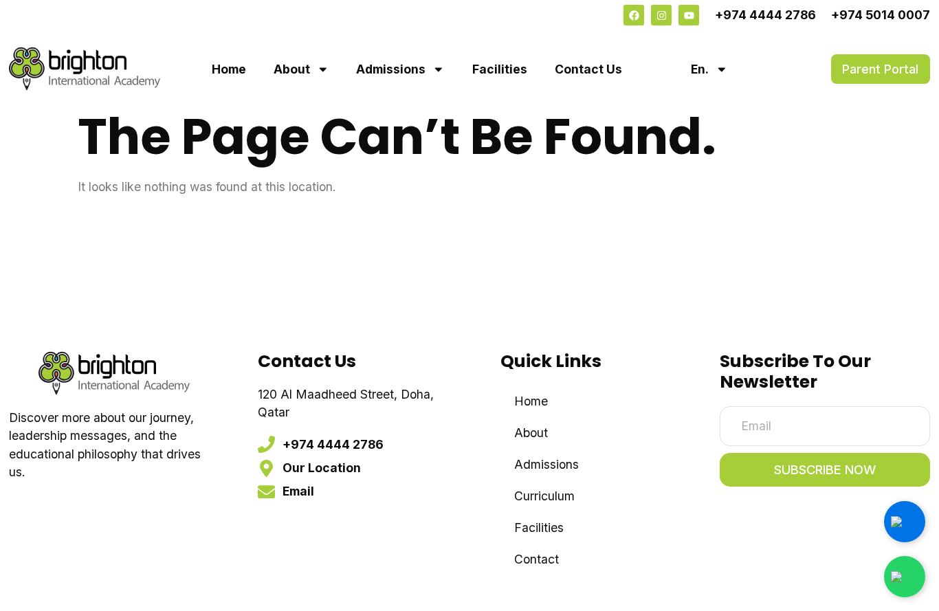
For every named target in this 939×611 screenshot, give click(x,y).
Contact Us (588, 69)
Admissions (391, 69)
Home (229, 69)
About (292, 69)
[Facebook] (633, 15)
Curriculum (544, 496)
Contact (536, 559)
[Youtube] (688, 15)
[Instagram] (661, 15)
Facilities (499, 69)
